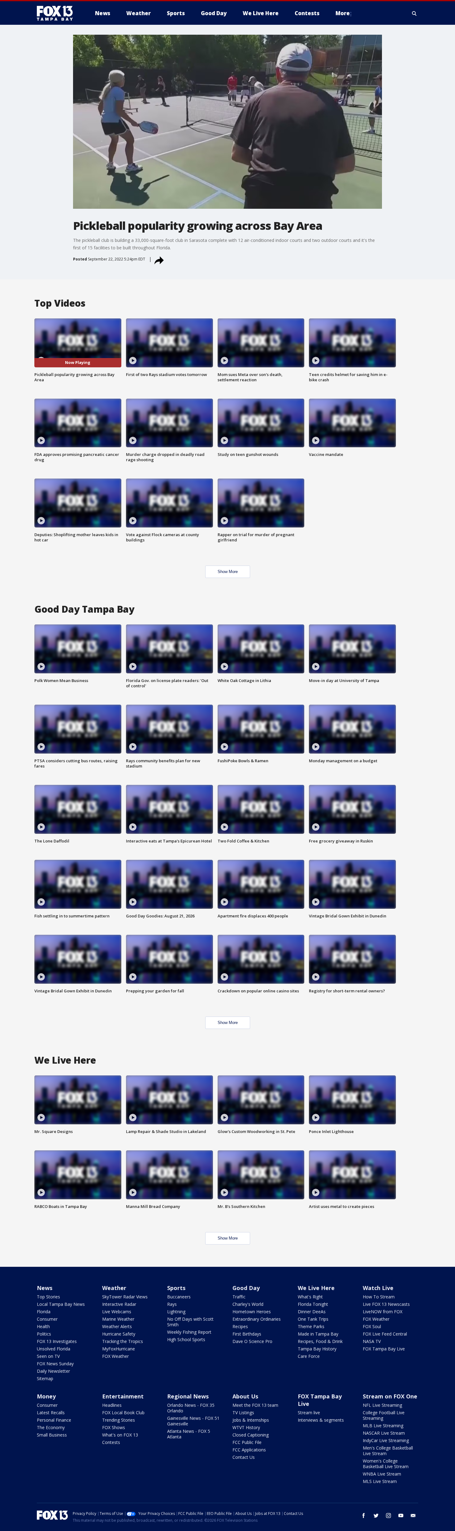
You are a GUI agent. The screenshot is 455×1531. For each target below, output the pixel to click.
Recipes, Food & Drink (320, 1341)
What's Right (310, 1297)
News (44, 1288)
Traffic (238, 1297)
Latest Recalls (51, 1412)
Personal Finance (54, 1420)
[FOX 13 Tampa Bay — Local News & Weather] (57, 13)
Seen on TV (48, 1356)
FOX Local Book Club (123, 1412)
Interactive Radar (119, 1304)
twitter (376, 1515)
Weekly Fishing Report (189, 1332)
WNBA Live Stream (382, 1474)
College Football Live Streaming (384, 1415)
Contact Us (243, 1457)
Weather (114, 1288)
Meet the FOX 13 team (255, 1405)
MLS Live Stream (380, 1481)
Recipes (240, 1326)
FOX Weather (115, 1356)
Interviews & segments (321, 1420)
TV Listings (243, 1412)
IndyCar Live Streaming (386, 1440)
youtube (401, 1515)
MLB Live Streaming (383, 1425)
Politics (44, 1334)
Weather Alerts (117, 1326)
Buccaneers (179, 1297)
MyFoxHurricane (118, 1349)
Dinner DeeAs (312, 1311)
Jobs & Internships (250, 1420)
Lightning (176, 1311)
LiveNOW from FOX (382, 1311)
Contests (111, 1442)
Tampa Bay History (317, 1349)
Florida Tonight (313, 1304)
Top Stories (48, 1297)
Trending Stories (118, 1420)
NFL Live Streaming (382, 1405)
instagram (388, 1515)
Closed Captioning (250, 1435)
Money (46, 1396)
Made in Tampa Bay (318, 1334)
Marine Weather (118, 1319)
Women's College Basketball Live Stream (386, 1463)
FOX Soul (372, 1326)
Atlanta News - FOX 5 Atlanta (188, 1434)
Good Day (246, 1288)
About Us (245, 1396)
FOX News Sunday (55, 1364)
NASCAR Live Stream (384, 1433)
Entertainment (123, 1396)
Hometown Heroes (251, 1311)
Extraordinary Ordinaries (256, 1319)
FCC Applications (249, 1450)
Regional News (188, 1396)
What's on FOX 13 (120, 1435)
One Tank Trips (313, 1319)
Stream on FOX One (390, 1396)
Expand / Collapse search (414, 13)
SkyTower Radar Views (125, 1297)
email (413, 1515)
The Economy (51, 1427)
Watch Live (378, 1288)
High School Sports (186, 1339)
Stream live (309, 1412)
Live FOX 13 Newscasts (386, 1304)
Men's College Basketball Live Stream (388, 1450)
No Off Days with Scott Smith (190, 1322)
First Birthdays (246, 1334)
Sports (176, 1288)
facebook (364, 1515)
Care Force (309, 1356)
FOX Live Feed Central (385, 1334)
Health (43, 1326)
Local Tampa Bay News (61, 1304)
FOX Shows (113, 1427)
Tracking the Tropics (122, 1341)
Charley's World (247, 1304)
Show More (228, 571)
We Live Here (316, 1288)
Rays (172, 1304)
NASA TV (372, 1341)
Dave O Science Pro (252, 1341)
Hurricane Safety (118, 1334)
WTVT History (246, 1427)
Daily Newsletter (53, 1371)
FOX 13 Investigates (57, 1341)
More (343, 13)
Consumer (47, 1319)
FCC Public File (247, 1442)
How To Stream (379, 1297)
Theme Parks (311, 1326)
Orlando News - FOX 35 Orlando (190, 1408)
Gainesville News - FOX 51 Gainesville (193, 1421)
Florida (43, 1311)
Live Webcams (116, 1311)
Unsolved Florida (53, 1349)
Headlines (112, 1405)
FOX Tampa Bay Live (384, 1349)
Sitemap (45, 1378)
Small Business (52, 1435)
